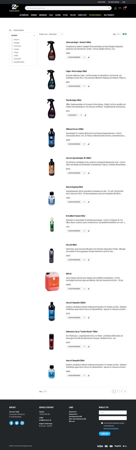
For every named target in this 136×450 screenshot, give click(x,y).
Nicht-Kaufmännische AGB (77, 419)
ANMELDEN (104, 433)
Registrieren (101, 2)
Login (123, 2)
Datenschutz (73, 414)
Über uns (72, 421)
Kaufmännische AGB (75, 416)
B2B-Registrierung (113, 2)
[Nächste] (125, 391)
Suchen (109, 8)
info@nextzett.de (45, 420)
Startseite (10, 30)
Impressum (72, 411)
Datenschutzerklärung (111, 428)
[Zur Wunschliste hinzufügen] (84, 57)
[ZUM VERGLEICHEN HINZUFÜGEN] (88, 57)
